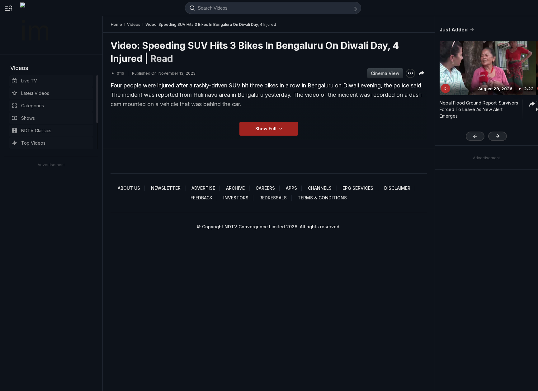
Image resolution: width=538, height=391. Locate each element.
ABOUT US (129, 188)
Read (161, 58)
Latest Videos (35, 93)
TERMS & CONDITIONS (322, 197)
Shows (28, 118)
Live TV (29, 80)
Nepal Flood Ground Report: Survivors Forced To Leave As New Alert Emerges (479, 109)
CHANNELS (320, 188)
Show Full (266, 128)
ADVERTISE (203, 188)
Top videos (33, 143)
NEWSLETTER (166, 188)
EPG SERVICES (357, 188)
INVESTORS (235, 197)
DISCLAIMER (397, 188)
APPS (291, 188)
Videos (19, 68)
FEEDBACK (201, 197)
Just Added (454, 29)
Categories (32, 105)
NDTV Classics (36, 130)
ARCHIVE (235, 188)
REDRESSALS (273, 197)
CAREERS (265, 188)
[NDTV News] (34, 27)
